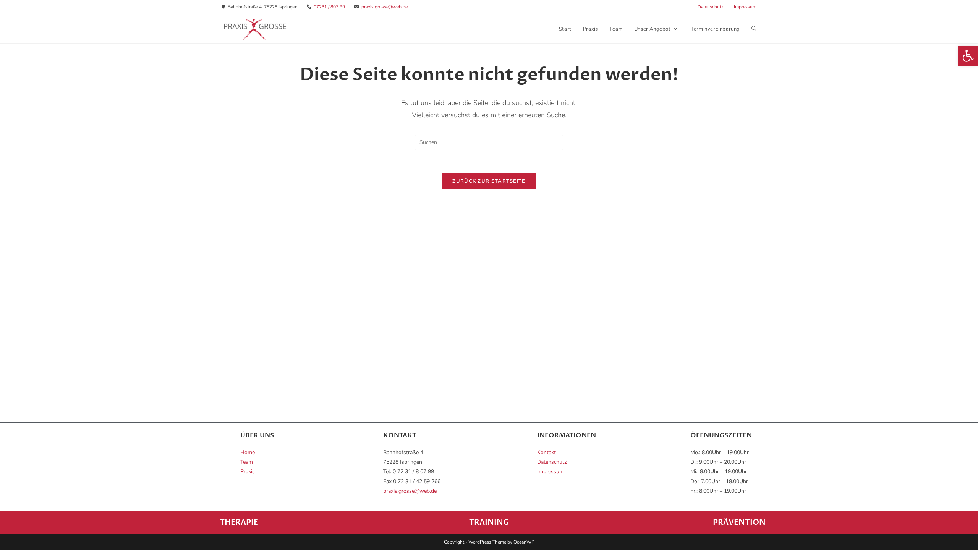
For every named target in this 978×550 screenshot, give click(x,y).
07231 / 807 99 (329, 7)
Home (247, 452)
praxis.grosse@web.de (384, 7)
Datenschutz (711, 7)
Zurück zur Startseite (488, 181)
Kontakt (546, 452)
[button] (968, 56)
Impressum (745, 7)
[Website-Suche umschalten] (754, 29)
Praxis (247, 471)
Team (246, 462)
